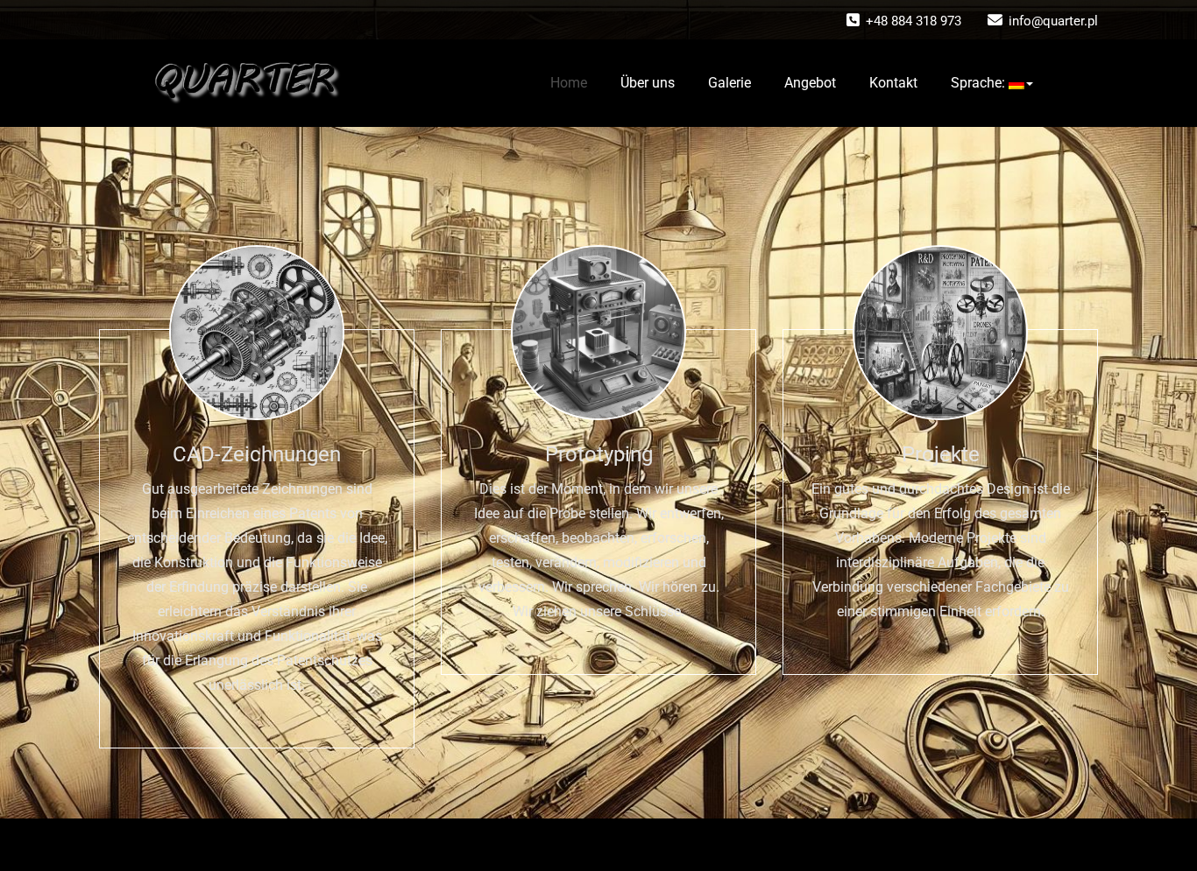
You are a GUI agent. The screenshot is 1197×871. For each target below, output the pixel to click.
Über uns (647, 82)
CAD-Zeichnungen (257, 454)
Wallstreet (688, 845)
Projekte (941, 454)
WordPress (568, 845)
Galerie (729, 82)
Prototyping (599, 454)
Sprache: (980, 82)
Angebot (810, 82)
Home (568, 82)
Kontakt (893, 82)
